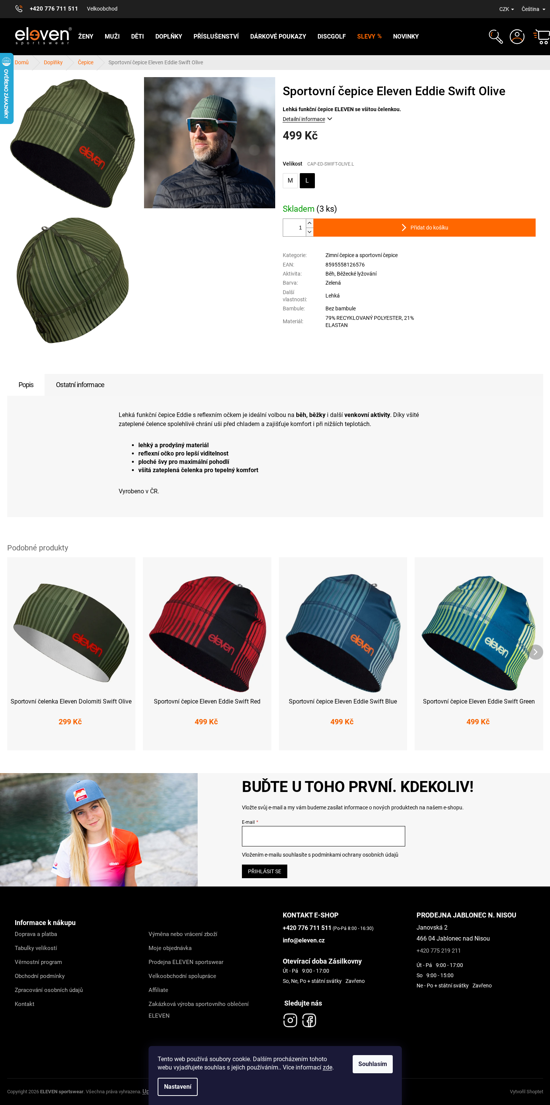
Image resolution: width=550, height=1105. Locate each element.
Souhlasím (372, 1064)
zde (327, 1067)
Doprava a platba (36, 934)
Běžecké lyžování (356, 274)
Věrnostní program (38, 962)
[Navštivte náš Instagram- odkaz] (290, 1018)
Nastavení (177, 1086)
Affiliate (158, 990)
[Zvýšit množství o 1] (309, 223)
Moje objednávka (170, 948)
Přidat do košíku (429, 228)
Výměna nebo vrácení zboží (183, 934)
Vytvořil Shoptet (526, 1091)
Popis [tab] (26, 385)
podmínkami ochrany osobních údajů (355, 855)
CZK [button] (504, 9)
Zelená (333, 283)
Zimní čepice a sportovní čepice (361, 255)
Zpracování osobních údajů (49, 990)
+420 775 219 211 (439, 950)
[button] (495, 37)
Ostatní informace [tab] (80, 385)
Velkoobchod (102, 9)
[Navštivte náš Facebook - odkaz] (309, 1018)
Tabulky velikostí (36, 948)
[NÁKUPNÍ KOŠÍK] (538, 36)
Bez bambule (340, 308)
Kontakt (24, 1004)
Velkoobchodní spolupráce (182, 976)
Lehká (332, 296)
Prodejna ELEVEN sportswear (186, 962)
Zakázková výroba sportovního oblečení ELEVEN (199, 1010)
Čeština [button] (531, 9)
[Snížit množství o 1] (309, 232)
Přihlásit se (264, 871)
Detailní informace (304, 119)
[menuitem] (86, 36)
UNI (71, 740)
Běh (330, 274)
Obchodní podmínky (40, 976)
